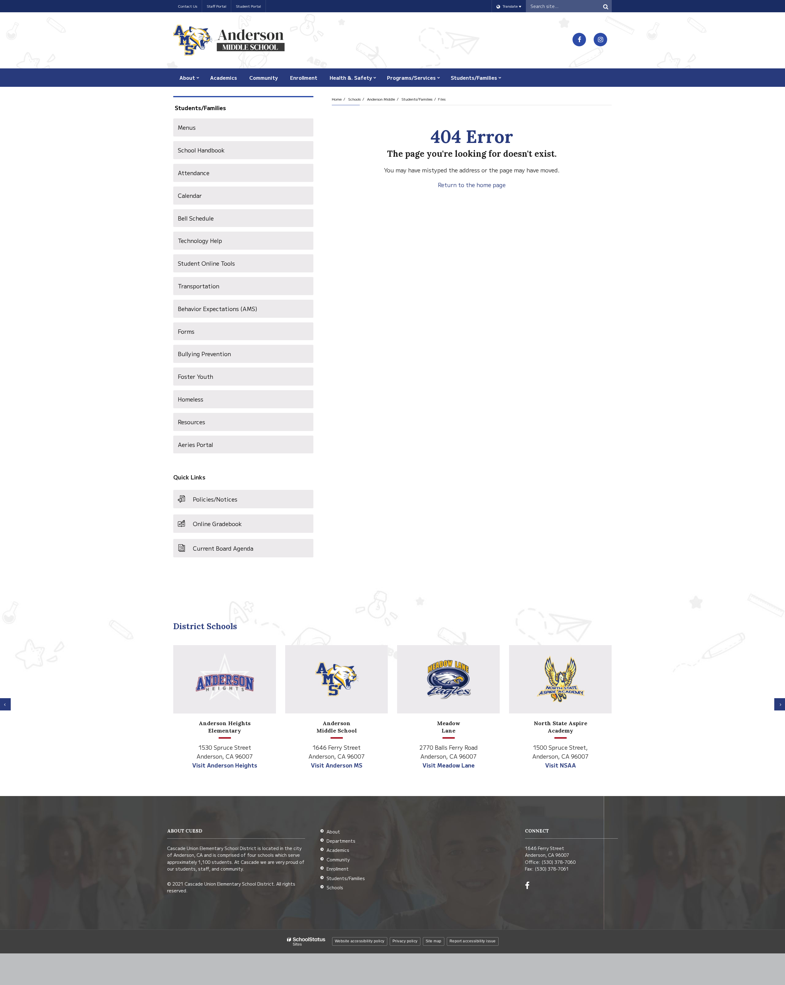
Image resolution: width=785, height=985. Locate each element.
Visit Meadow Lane (449, 765)
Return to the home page (472, 185)
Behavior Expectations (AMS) (229, 311)
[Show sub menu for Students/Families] (500, 77)
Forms (186, 331)
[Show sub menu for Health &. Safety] (374, 77)
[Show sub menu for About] (198, 77)
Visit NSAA (560, 765)
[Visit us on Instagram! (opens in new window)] (600, 39)
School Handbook (201, 150)
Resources (191, 422)
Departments (341, 841)
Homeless (190, 399)
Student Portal (248, 6)
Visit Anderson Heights (224, 765)
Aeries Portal (207, 447)
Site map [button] (434, 941)
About (333, 832)
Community (338, 859)
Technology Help (200, 240)
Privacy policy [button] (405, 941)
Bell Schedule (196, 218)
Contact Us (187, 6)
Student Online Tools (206, 263)
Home (337, 99)
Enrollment (338, 869)
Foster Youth (195, 376)
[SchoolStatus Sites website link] (306, 941)
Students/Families (416, 99)
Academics (338, 850)
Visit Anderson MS (336, 765)
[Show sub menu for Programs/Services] (438, 77)
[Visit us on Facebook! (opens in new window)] (579, 39)
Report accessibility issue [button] (473, 941)
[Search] (605, 6)
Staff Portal (216, 6)
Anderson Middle (381, 99)
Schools (354, 99)
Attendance (193, 173)
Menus (187, 127)
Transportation (198, 286)
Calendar (190, 195)
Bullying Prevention (204, 354)
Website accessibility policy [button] (360, 941)
